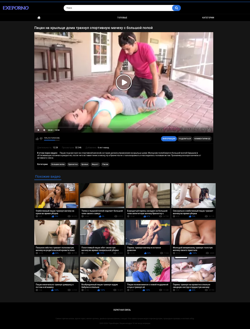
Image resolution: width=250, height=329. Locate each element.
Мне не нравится (41, 138)
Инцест (95, 164)
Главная (39, 17)
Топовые (122, 18)
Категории (208, 18)
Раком (105, 164)
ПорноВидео (114, 323)
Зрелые (84, 164)
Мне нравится (37, 138)
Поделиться (185, 139)
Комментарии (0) (202, 139)
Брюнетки (73, 164)
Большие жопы (58, 164)
